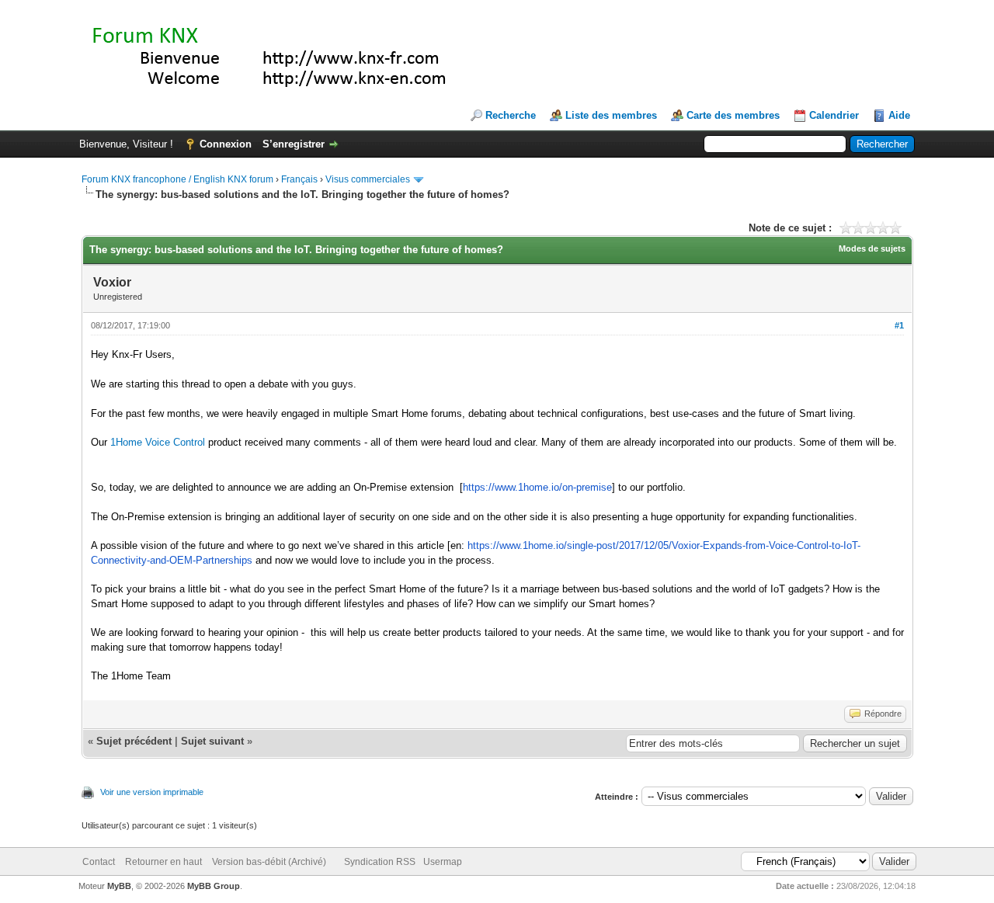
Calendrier (834, 115)
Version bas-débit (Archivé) (269, 861)
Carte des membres (733, 115)
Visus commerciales (367, 179)
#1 (899, 325)
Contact (98, 861)
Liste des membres (611, 115)
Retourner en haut (163, 861)
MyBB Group (213, 886)
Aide (899, 115)
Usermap (442, 861)
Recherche (510, 115)
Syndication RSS (379, 861)
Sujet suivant (212, 741)
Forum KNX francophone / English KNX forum (177, 179)
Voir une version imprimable (151, 792)
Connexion (226, 144)
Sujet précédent (134, 741)
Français (299, 179)
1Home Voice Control (157, 442)
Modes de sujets (872, 248)
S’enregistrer (293, 144)
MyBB (119, 886)
